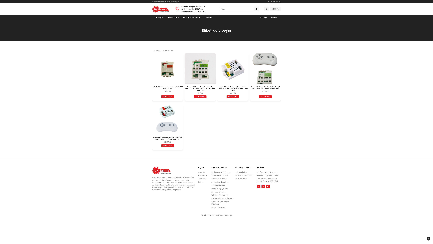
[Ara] (256, 9)
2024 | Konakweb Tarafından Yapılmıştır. (216, 215)
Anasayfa (158, 17)
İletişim (208, 17)
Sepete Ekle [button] (167, 97)
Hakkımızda (173, 17)
